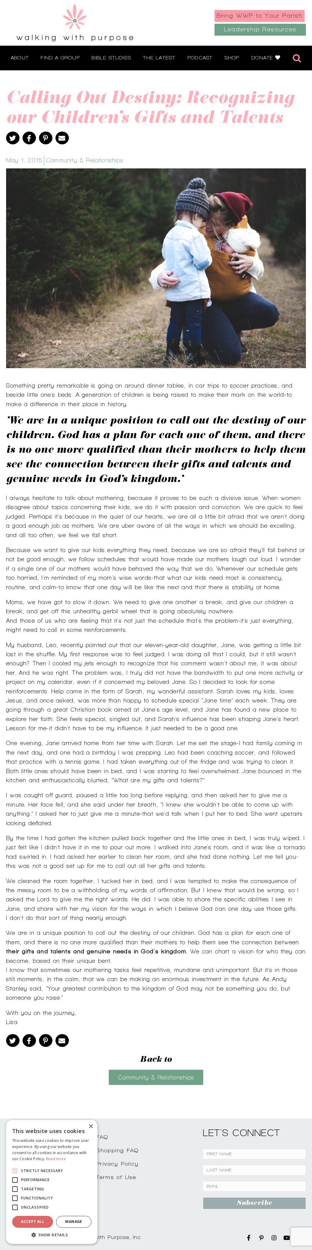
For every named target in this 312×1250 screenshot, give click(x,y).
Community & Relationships (84, 160)
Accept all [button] (32, 1221)
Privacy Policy (117, 1164)
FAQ (102, 1137)
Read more (56, 1158)
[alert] (52, 1182)
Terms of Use (116, 1177)
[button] (51, 1235)
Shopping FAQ (117, 1150)
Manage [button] (73, 1221)
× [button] (90, 1126)
